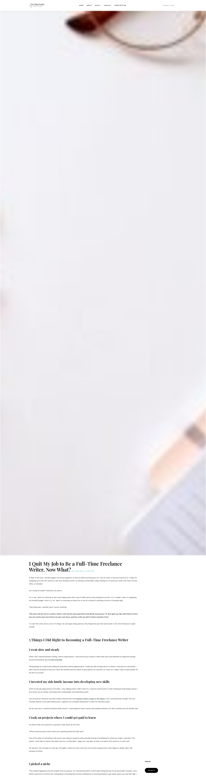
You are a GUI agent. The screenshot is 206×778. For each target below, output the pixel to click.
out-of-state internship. (53, 660)
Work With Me (120, 5)
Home (81, 5)
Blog (97, 5)
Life (72, 571)
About (89, 5)
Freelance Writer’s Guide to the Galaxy (90, 699)
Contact (107, 5)
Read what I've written (84, 571)
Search (148, 761)
